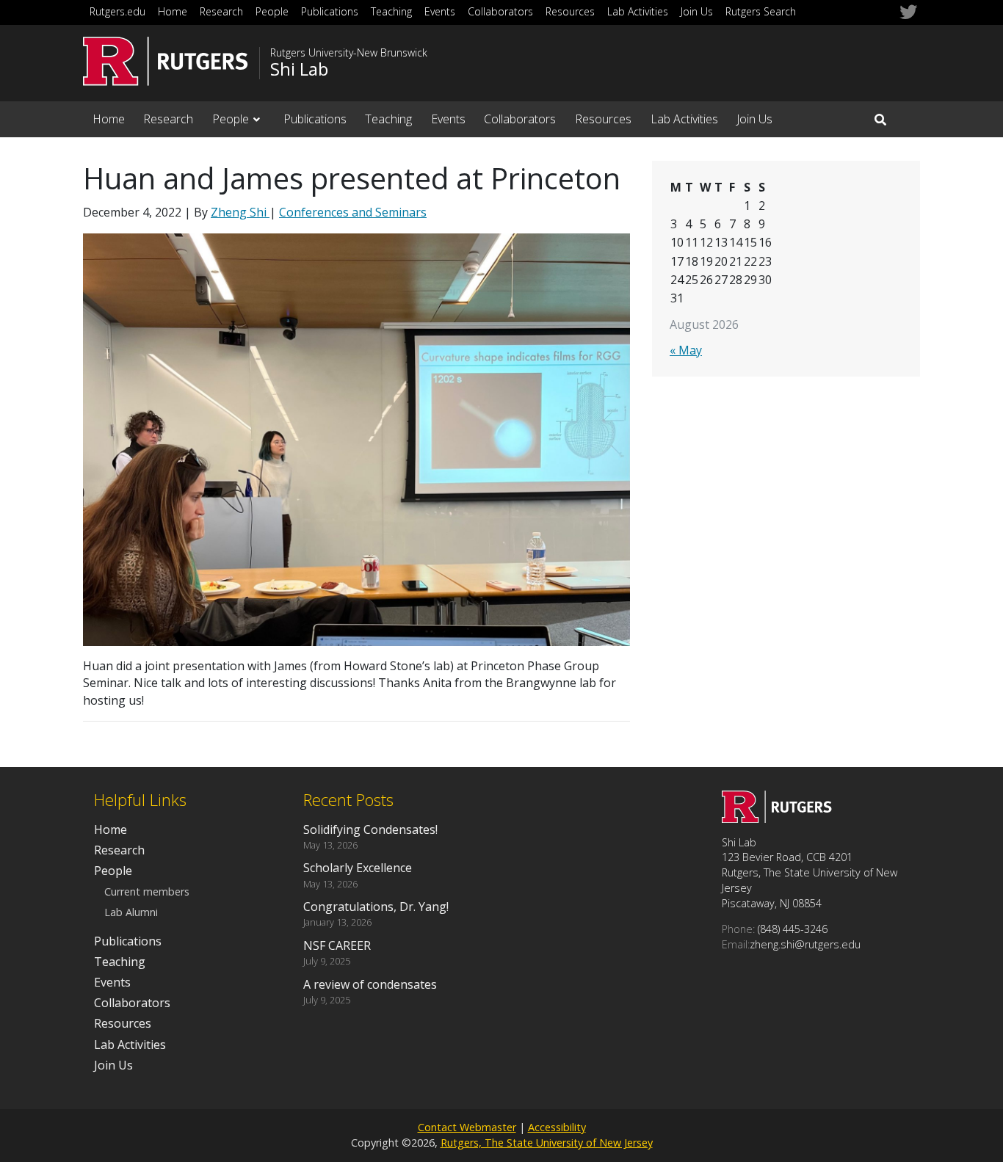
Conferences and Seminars (353, 212)
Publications (329, 11)
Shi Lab (299, 69)
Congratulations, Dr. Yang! (376, 906)
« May (686, 350)
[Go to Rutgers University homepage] (165, 61)
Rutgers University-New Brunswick (348, 53)
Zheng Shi (240, 212)
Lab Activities (637, 11)
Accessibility (557, 1127)
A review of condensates (370, 984)
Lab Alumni (131, 912)
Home (172, 11)
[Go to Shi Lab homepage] (777, 818)
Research (221, 11)
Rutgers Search (760, 11)
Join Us (697, 11)
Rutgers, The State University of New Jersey (547, 1143)
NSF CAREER (337, 945)
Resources (570, 11)
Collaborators (500, 11)
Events (439, 11)
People (272, 11)
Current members (146, 891)
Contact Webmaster (467, 1127)
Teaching (391, 11)
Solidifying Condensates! (370, 829)
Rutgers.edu (117, 11)
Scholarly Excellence (357, 868)
